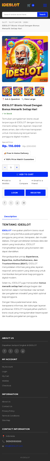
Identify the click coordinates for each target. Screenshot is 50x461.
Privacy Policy (8, 411)
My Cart (5, 376)
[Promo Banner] (25, 59)
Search (42, 14)
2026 (25, 22)
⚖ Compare (23, 182)
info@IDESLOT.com (14, 446)
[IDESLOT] (10, 5)
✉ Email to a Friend (37, 182)
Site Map (6, 420)
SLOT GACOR (15, 22)
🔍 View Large (28, 99)
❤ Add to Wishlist (6, 182)
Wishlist (5, 381)
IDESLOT (7, 230)
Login (4, 371)
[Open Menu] (45, 5)
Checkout (6, 385)
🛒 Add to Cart (25, 174)
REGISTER (36, 193)
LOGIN (14, 193)
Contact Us (7, 406)
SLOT (4, 22)
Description (10, 216)
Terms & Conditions (10, 416)
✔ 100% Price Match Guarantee (19, 159)
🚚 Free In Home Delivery (16, 153)
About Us (6, 401)
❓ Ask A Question (11, 99)
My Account (7, 367)
